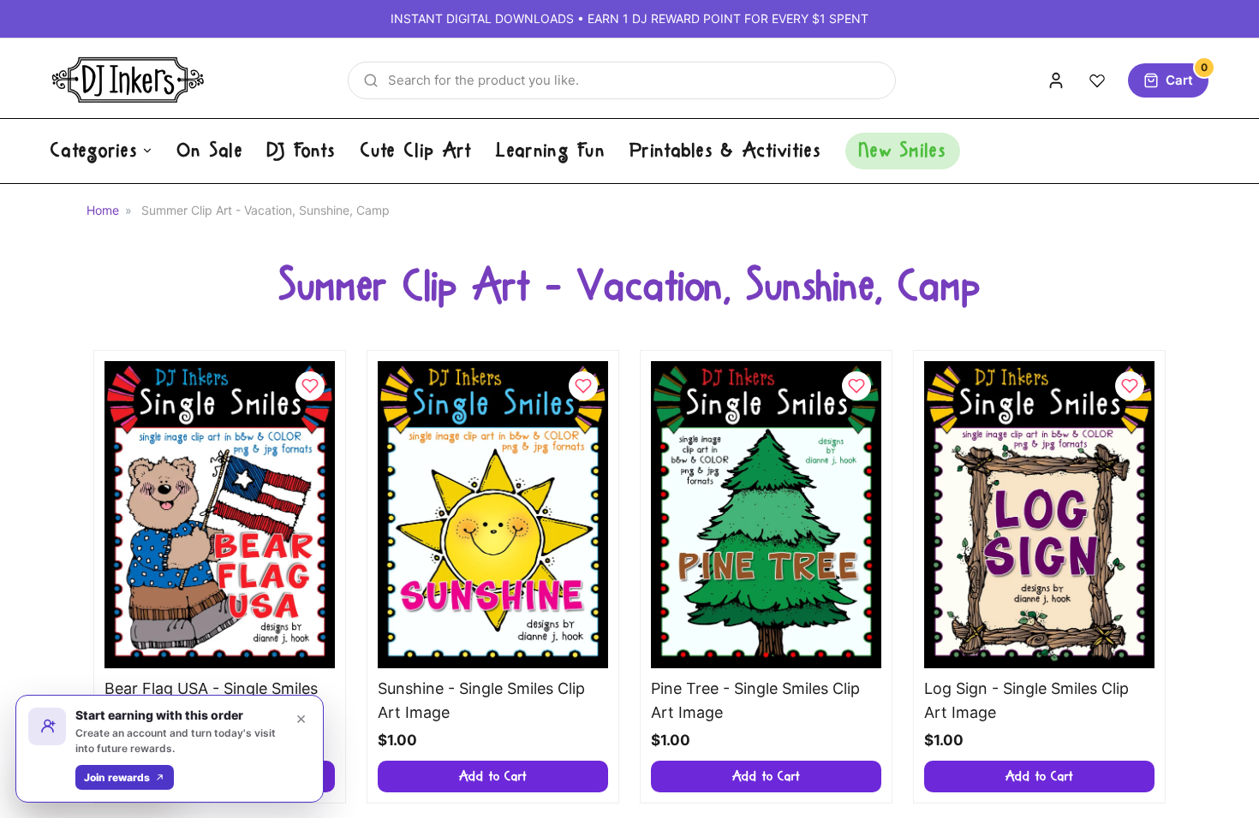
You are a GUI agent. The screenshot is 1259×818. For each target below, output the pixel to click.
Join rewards (117, 777)
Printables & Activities (725, 150)
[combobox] (622, 80)
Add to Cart (493, 776)
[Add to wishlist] (310, 385)
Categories (94, 150)
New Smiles (902, 150)
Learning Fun (551, 150)
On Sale (210, 150)
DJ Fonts (301, 150)
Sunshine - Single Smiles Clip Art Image (481, 700)
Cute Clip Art (417, 150)
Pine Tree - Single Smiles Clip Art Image (755, 700)
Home (103, 210)
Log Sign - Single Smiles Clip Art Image (1026, 700)
